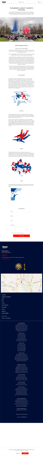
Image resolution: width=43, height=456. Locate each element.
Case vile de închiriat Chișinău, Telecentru (21, 379)
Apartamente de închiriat (21, 364)
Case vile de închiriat (21, 374)
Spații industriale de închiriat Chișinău (21, 393)
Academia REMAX (5, 313)
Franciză (3, 309)
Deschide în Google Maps (6, 258)
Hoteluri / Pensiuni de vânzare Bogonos (21, 405)
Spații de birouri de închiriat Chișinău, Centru (21, 389)
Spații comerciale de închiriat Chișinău (21, 390)
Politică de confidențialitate (6, 318)
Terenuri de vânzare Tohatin (21, 344)
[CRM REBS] (23, 417)
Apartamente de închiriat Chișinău (21, 366)
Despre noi (4, 311)
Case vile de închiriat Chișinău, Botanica (21, 378)
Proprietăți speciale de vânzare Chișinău (21, 399)
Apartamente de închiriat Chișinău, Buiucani (21, 371)
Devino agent (4, 307)
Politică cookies (4, 316)
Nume (12, 211)
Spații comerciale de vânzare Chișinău (21, 354)
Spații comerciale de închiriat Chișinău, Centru (21, 394)
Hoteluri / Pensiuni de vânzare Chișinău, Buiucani (21, 403)
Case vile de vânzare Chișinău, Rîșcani (21, 339)
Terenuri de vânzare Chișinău (21, 346)
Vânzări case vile (21, 333)
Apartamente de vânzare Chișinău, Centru (21, 328)
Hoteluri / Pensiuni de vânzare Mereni (21, 406)
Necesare (17, 450)
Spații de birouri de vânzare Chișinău (21, 360)
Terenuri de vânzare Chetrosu (21, 345)
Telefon (12, 216)
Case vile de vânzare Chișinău (21, 334)
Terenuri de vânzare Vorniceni (21, 349)
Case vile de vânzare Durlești (21, 336)
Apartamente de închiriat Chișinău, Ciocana (21, 372)
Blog (2, 301)
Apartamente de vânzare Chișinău (21, 324)
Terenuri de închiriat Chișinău (21, 383)
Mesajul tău (12, 225)
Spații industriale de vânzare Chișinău (21, 355)
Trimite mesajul (21, 235)
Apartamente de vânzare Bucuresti (21, 330)
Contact (3, 303)
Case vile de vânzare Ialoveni (21, 338)
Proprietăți (4, 294)
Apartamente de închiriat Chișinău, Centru (21, 367)
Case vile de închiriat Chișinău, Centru (21, 377)
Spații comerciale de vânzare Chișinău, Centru (21, 358)
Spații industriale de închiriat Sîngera (21, 392)
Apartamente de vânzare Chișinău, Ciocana (21, 329)
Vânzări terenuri (21, 343)
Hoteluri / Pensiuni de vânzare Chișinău (21, 402)
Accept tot (25, 453)
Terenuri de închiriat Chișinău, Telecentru (21, 384)
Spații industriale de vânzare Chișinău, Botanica (21, 359)
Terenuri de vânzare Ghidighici (21, 348)
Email (11, 220)
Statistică (22, 450)
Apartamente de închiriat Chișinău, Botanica (21, 368)
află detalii (18, 449)
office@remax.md (4, 255)
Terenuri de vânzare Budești (21, 350)
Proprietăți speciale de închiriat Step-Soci (21, 409)
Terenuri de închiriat (21, 382)
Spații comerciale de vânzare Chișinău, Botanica (21, 356)
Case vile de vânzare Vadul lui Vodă (21, 340)
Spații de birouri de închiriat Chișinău (21, 388)
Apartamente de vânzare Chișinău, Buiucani (21, 325)
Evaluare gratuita (5, 305)
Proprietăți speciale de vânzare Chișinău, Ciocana (21, 401)
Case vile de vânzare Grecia (21, 335)
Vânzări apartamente (21, 323)
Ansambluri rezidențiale (6, 296)
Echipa (3, 298)
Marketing (26, 450)
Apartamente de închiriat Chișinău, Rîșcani (21, 369)
